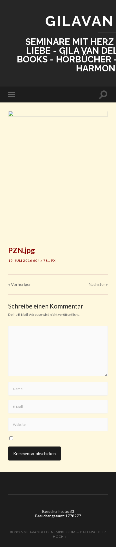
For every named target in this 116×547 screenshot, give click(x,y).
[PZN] (58, 175)
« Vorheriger (19, 284)
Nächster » (98, 284)
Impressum (65, 532)
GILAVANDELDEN (39, 532)
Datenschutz (93, 532)
